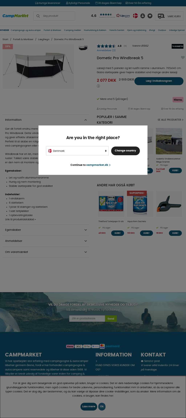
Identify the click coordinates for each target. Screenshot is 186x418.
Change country (125, 150)
